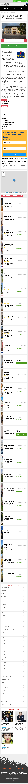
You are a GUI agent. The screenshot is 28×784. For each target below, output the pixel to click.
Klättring (3, 640)
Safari (2, 682)
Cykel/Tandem (4, 618)
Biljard (3, 607)
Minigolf (3, 662)
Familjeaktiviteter (5, 626)
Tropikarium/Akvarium (6, 696)
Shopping (3, 685)
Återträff (3, 593)
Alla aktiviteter (7, 704)
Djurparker (4, 621)
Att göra (6, 8)
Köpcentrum (4, 646)
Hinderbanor (4, 635)
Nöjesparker (4, 671)
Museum (3, 668)
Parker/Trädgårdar (6, 676)
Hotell (10, 11)
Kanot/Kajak (4, 637)
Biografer (3, 610)
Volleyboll (4, 701)
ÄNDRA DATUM (19, 205)
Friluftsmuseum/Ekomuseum (8, 629)
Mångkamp (3, 660)
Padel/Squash (4, 674)
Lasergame (4, 649)
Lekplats (3, 657)
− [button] (3, 175)
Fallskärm (3, 624)
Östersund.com (4, 11)
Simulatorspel (5, 687)
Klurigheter (4, 643)
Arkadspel (3, 590)
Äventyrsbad (4, 596)
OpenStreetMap (16, 192)
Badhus (3, 601)
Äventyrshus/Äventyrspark (8, 599)
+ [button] (3, 173)
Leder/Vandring (5, 651)
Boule (2, 612)
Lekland (3, 654)
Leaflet (7, 192)
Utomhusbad (4, 699)
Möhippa (3, 665)
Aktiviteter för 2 (5, 587)
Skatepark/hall (5, 690)
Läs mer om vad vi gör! (21, 775)
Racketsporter (5, 679)
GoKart (3, 632)
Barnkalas (3, 604)
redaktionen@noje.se (17, 778)
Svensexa (3, 693)
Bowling (3, 615)
